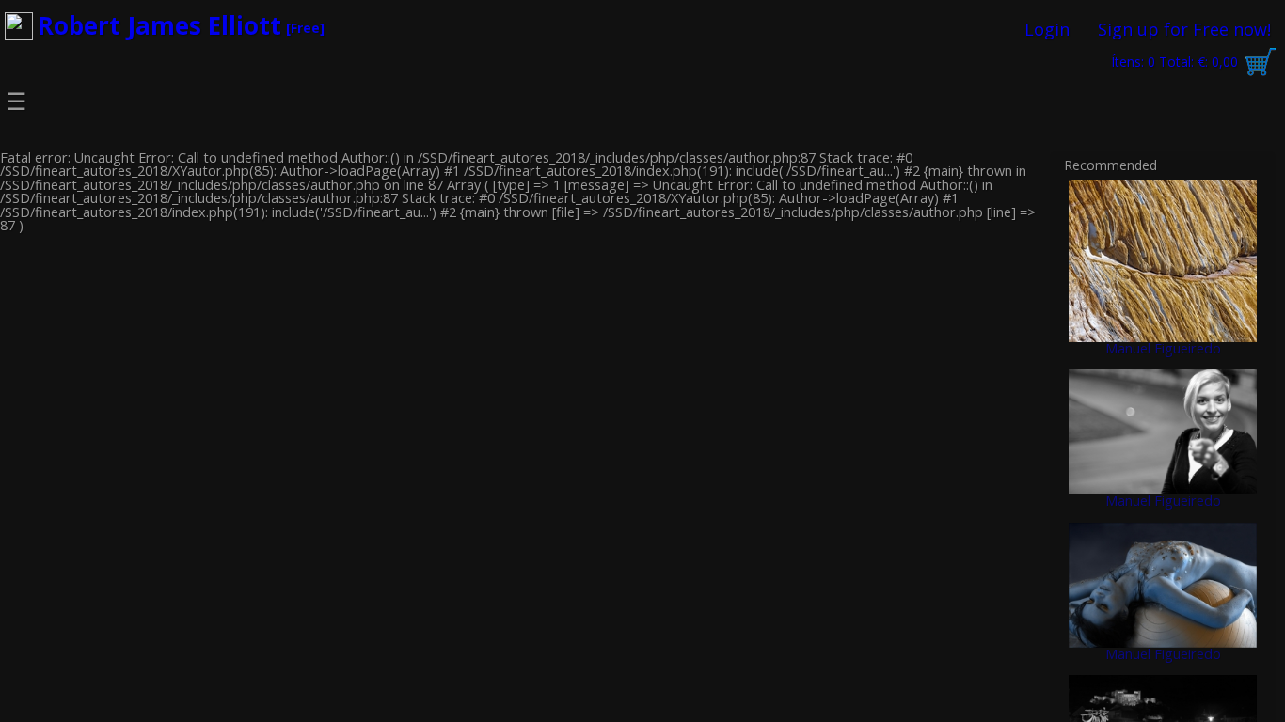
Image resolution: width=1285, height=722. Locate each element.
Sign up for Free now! (1184, 29)
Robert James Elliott (159, 25)
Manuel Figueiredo (1163, 348)
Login (1047, 29)
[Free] (305, 28)
